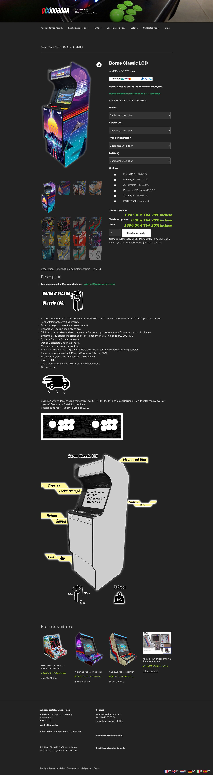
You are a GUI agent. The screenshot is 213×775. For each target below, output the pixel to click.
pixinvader (81, 9)
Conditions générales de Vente (110, 748)
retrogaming (155, 242)
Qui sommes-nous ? (116, 28)
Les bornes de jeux (77, 28)
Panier (167, 28)
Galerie (134, 28)
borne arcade (125, 242)
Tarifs (96, 28)
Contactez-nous (150, 28)
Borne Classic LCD (57, 47)
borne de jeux (140, 242)
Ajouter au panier (136, 233)
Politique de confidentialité (52, 768)
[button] (99, 64)
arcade (157, 239)
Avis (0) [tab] (97, 269)
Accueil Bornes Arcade (52, 28)
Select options (49, 678)
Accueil (44, 47)
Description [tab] (47, 269)
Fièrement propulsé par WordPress (83, 768)
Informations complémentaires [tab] (73, 269)
